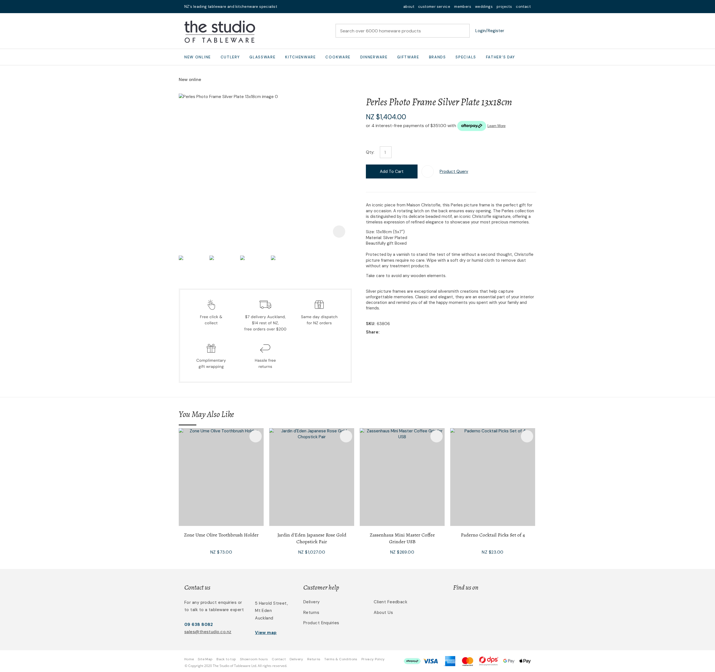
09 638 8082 (198, 624)
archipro (507, 605)
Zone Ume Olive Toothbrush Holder (221, 535)
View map (266, 632)
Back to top (226, 659)
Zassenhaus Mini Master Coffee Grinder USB (402, 538)
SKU (370, 324)
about (408, 6)
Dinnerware (374, 57)
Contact (279, 659)
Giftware (408, 57)
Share (372, 332)
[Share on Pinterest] (406, 332)
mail (285, 6)
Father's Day (500, 57)
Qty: (370, 152)
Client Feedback (390, 602)
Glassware (262, 57)
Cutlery (230, 57)
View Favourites (512, 31)
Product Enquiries (321, 623)
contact (523, 6)
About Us (383, 612)
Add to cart (392, 171)
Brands (437, 57)
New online (190, 79)
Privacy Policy (373, 659)
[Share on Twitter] (389, 332)
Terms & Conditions (340, 659)
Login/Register (489, 31)
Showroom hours (254, 659)
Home (189, 659)
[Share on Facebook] (382, 332)
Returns (311, 612)
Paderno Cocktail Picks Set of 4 (493, 535)
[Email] (398, 332)
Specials (466, 57)
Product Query (454, 171)
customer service (434, 6)
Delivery (311, 602)
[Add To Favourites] (427, 171)
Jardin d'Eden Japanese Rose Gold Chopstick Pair (311, 538)
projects (504, 6)
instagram (299, 6)
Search (463, 31)
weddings (484, 6)
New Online (197, 57)
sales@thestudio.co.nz (207, 632)
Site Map (205, 659)
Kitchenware (300, 57)
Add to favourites (255, 436)
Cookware (338, 57)
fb (292, 6)
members (462, 6)
